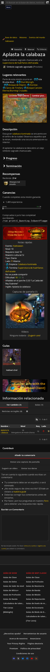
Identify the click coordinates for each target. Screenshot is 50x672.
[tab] (14, 405)
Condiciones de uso (25, 653)
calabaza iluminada (21, 133)
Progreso (11, 158)
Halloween (9, 41)
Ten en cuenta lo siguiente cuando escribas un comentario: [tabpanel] (25, 511)
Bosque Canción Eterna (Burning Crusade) (22, 89)
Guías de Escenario (34, 607)
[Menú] (2, 2)
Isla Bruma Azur (9, 94)
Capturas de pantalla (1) (25, 291)
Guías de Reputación (35, 599)
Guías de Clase (10, 577)
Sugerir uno (34, 335)
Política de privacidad (30, 648)
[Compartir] (47, 2)
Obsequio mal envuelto (14, 183)
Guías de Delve (10, 581)
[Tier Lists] (31, 620)
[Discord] (14, 658)
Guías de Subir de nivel (13, 586)
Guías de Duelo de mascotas (37, 603)
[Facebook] (27, 658)
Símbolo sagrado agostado (20, 66)
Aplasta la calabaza (5, 431)
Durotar (34, 84)
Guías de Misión (33, 594)
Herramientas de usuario (35, 633)
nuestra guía (19, 491)
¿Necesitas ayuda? (12, 633)
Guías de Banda (10, 599)
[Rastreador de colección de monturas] (25, 385)
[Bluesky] (23, 658)
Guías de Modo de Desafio (37, 612)
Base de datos (11, 37)
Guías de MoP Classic (36, 573)
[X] (18, 658)
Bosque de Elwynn (17, 84)
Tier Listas (8, 607)
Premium (14, 648)
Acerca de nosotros (18, 638)
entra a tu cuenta (30, 546)
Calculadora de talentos (14, 603)
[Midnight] (8, 612)
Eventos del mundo (37, 37)
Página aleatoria (35, 643)
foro (46, 500)
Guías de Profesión (12, 594)
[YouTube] (32, 658)
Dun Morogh (27, 82)
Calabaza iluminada (27, 264)
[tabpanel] (25, 429)
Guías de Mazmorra (35, 586)
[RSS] (36, 658)
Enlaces (43, 49)
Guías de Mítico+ (11, 590)
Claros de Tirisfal (13, 87)
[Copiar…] (37, 419)
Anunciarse (35, 638)
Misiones (23, 37)
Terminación (14, 166)
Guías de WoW (10, 573)
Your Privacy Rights (16, 643)
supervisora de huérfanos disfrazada (20, 62)
